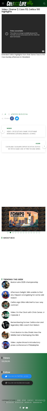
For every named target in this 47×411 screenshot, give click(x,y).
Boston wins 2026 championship (24, 282)
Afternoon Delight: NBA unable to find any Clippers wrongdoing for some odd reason (27, 295)
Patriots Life (19, 402)
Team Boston (37, 402)
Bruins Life (28, 402)
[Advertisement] (23, 86)
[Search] (44, 3)
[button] (12, 118)
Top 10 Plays (39, 400)
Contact (30, 400)
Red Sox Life (10, 402)
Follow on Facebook (18, 383)
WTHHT (24, 400)
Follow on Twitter (18, 376)
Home (19, 400)
